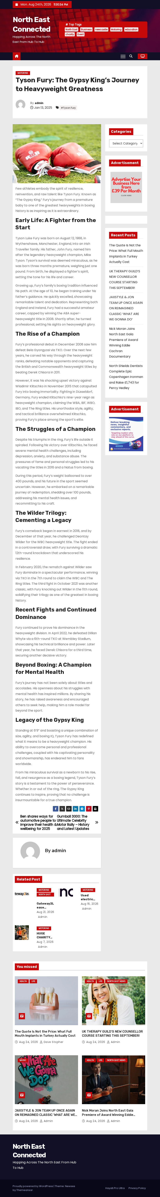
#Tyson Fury (68, 107)
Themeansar (24, 1190)
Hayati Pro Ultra (115, 1188)
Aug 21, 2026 (45, 912)
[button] (131, 56)
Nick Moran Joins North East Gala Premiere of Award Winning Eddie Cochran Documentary (107, 1115)
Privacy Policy (137, 1188)
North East (71, 29)
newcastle (101, 29)
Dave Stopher (53, 1042)
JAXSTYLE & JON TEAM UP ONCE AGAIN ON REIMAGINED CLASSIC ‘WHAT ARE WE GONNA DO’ (126, 308)
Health (23, 981)
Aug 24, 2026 (29, 1042)
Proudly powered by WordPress (33, 1186)
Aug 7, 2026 (45, 942)
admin (39, 103)
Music (23, 1060)
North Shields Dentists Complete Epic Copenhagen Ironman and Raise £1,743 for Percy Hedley (126, 377)
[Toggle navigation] (123, 56)
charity (70, 34)
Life (33, 981)
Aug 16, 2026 (90, 904)
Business (86, 29)
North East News (45, 895)
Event (80, 34)
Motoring (116, 29)
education (131, 29)
